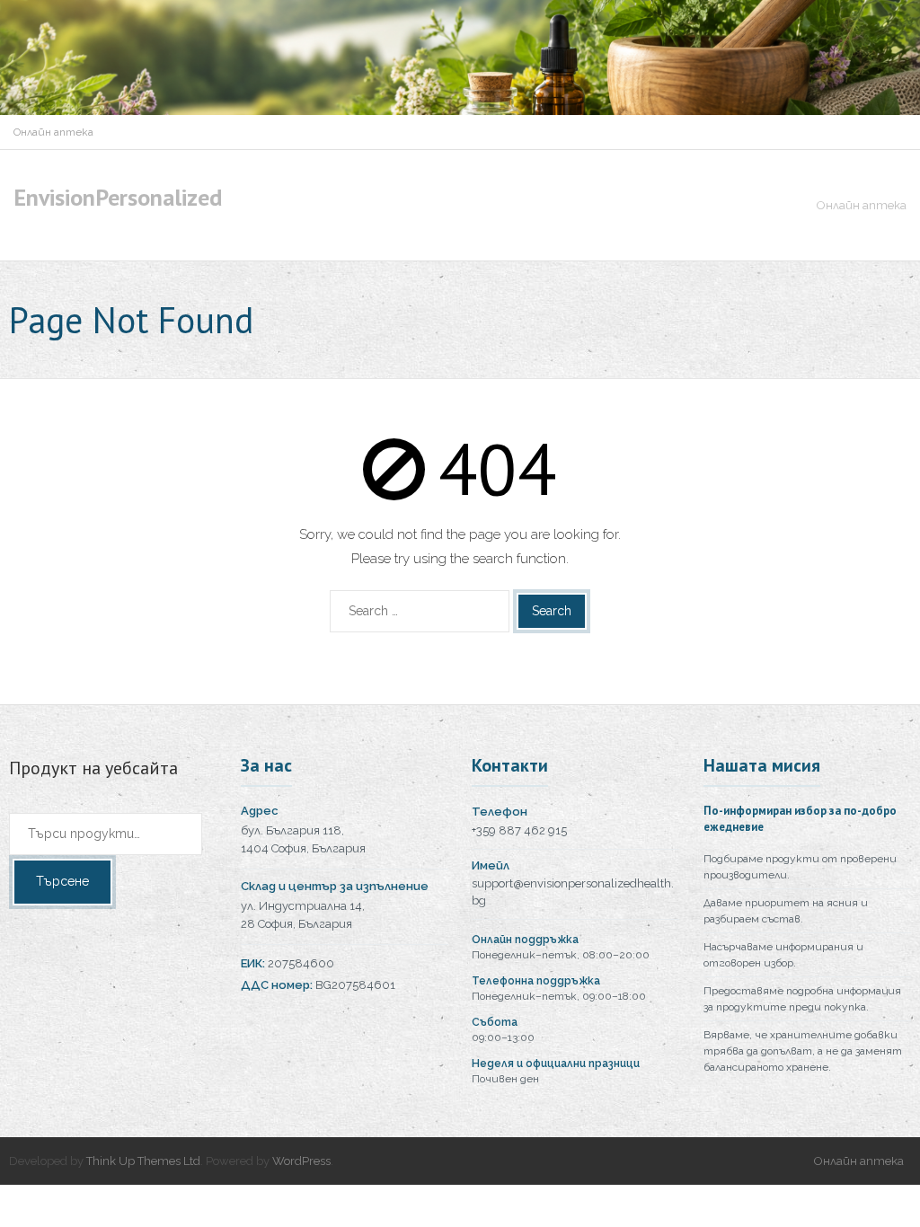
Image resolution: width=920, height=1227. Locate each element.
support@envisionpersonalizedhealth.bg (573, 892)
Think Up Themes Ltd (143, 1161)
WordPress (301, 1161)
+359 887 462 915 (519, 830)
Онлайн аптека (53, 132)
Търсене (62, 881)
